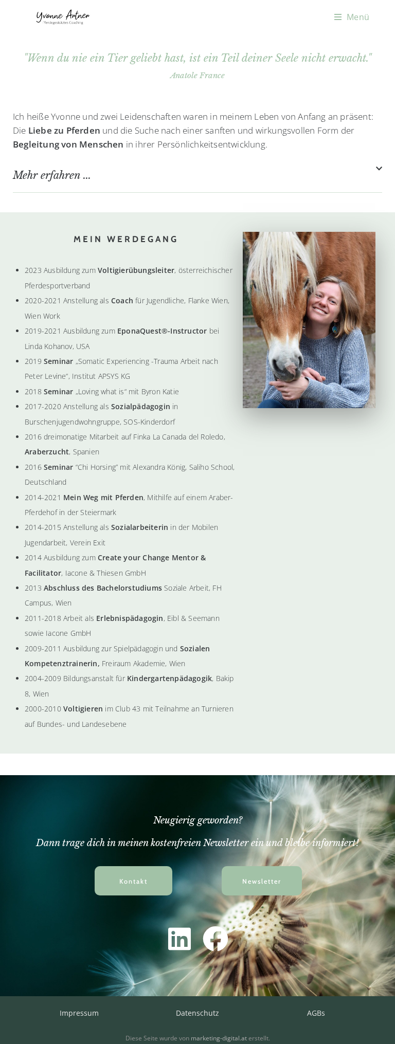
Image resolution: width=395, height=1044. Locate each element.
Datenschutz (197, 1013)
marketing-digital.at (219, 1038)
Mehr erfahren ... (52, 175)
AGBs (316, 1013)
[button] (197, 179)
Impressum (79, 1013)
